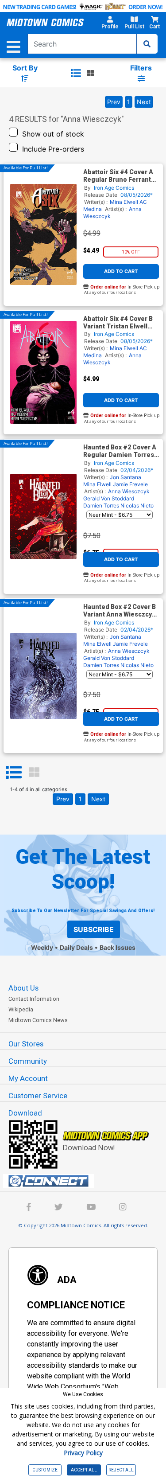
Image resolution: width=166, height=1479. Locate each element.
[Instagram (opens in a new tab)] (122, 1208)
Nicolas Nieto (137, 505)
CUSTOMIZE (45, 1469)
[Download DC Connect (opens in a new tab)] (86, 1181)
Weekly (42, 947)
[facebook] (29, 1208)
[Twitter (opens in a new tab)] (58, 1208)
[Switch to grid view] (90, 73)
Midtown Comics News (38, 1020)
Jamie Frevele (130, 484)
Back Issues (117, 947)
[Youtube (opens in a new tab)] (91, 1208)
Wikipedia (20, 1009)
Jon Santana (125, 477)
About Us (23, 987)
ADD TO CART (121, 271)
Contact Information (33, 998)
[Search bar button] (147, 44)
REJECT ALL (121, 1469)
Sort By (25, 67)
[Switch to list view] (75, 73)
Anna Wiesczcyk (129, 491)
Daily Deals (76, 947)
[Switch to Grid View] (34, 772)
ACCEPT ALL (84, 1469)
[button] (109, 24)
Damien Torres (101, 505)
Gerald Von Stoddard (108, 498)
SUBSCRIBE (93, 929)
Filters (141, 67)
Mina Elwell (124, 202)
